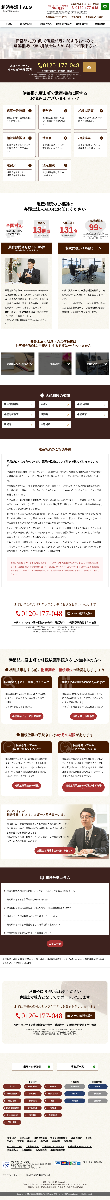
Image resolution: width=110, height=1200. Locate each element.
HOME (9, 24)
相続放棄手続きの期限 (26, 785)
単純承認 (56, 1141)
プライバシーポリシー (11, 1175)
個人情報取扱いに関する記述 (38, 1175)
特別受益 (53, 1108)
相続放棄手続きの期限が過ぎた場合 (83, 787)
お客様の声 (41, 1150)
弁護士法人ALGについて (57, 17)
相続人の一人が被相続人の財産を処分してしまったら (32, 916)
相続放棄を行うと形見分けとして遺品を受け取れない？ (33, 924)
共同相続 (32, 1115)
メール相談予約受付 (82, 613)
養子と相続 (12, 1122)
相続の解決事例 (57, 1150)
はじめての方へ (27, 24)
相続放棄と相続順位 (83, 716)
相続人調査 (83, 404)
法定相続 (45, 424)
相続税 (97, 1086)
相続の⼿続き (53, 1094)
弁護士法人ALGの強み (95, 17)
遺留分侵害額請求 (12, 1108)
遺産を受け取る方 (64, 24)
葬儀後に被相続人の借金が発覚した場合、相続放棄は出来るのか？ (39, 908)
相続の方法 (33, 1101)
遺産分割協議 (11, 404)
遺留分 (7, 424)
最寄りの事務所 (32, 1066)
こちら (74, 13)
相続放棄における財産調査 (26, 716)
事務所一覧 (77, 1066)
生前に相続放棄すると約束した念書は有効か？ (29, 933)
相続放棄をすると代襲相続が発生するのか (27, 899)
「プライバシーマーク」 (20, 1168)
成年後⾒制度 (32, 1108)
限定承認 (68, 1141)
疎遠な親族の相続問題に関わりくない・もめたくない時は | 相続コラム (41, 891)
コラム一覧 (55, 943)
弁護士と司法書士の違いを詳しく (55, 850)
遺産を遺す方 (82, 24)
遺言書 (44, 414)
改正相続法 (53, 1115)
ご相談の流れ (45, 24)
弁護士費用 (100, 24)
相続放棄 (82, 414)
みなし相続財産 (12, 1115)
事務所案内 (76, 17)
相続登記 (53, 1086)
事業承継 (75, 1101)
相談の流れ (55, 363)
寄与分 (44, 404)
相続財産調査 (11, 414)
